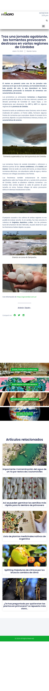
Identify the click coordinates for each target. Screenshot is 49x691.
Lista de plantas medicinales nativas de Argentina (24, 537)
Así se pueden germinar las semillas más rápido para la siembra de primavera (24, 504)
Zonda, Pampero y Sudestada (24, 369)
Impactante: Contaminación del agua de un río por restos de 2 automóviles (24, 470)
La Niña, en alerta (24, 414)
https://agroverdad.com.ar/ (27, 297)
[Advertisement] (24, 333)
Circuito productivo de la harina (24, 399)
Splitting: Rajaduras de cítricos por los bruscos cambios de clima (24, 571)
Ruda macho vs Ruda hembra (24, 384)
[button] (46, 20)
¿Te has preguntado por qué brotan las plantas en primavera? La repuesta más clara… (24, 606)
